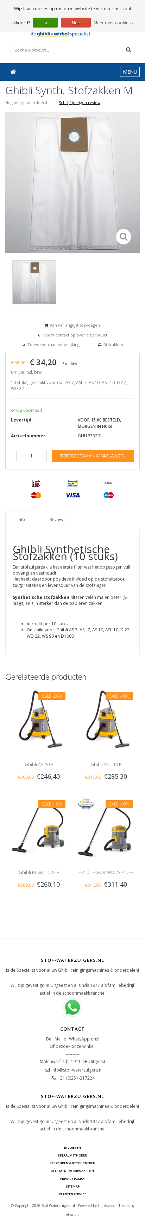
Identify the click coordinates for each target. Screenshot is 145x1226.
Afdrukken (113, 344)
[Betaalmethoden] (36, 483)
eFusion (72, 1214)
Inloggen (72, 1147)
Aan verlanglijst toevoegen (75, 325)
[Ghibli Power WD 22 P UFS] (106, 827)
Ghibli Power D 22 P (39, 872)
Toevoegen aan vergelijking (53, 344)
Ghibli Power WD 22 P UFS (106, 872)
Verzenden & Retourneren (72, 1163)
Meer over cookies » (114, 23)
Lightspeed (106, 1205)
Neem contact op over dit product (75, 335)
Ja (45, 23)
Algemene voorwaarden (72, 1171)
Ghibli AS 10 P (39, 764)
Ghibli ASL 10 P (106, 764)
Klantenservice (72, 1194)
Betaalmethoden (72, 1155)
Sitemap (73, 1186)
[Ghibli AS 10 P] (39, 718)
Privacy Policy (72, 1178)
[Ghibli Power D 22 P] (39, 827)
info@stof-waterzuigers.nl (76, 1070)
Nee (76, 23)
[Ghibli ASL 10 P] (106, 718)
